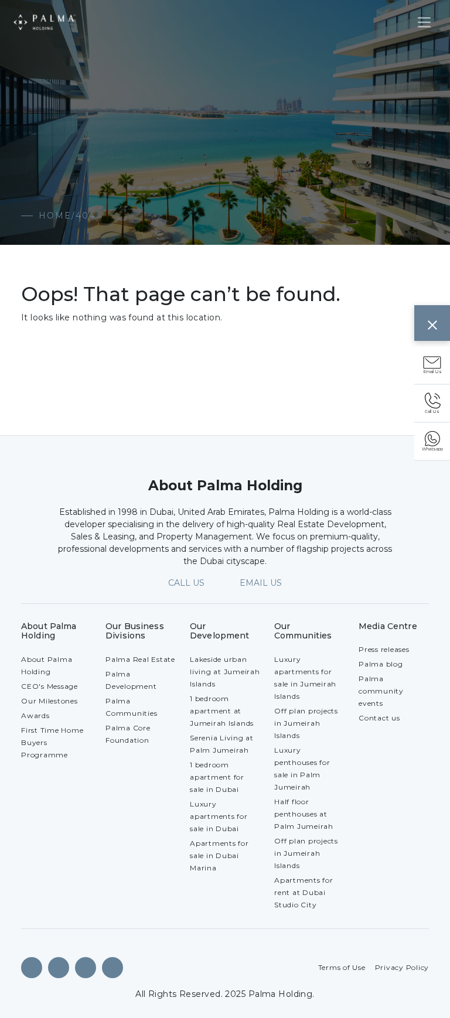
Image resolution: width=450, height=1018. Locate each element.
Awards (35, 715)
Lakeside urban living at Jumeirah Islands (225, 671)
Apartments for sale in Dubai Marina (219, 855)
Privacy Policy (402, 967)
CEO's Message (49, 686)
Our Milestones (49, 700)
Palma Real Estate (140, 659)
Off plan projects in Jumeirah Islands (306, 723)
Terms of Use (342, 967)
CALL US (186, 583)
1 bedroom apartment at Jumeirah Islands (222, 710)
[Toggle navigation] (424, 22)
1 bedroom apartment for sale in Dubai (217, 777)
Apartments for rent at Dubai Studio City (303, 892)
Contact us (379, 717)
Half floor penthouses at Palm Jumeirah (303, 814)
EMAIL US (261, 583)
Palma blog (381, 664)
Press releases (384, 649)
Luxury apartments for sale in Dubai (219, 816)
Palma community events (381, 691)
